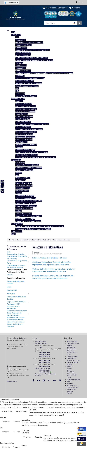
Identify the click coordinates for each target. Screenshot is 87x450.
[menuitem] (13, 32)
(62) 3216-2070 (44, 362)
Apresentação (12, 290)
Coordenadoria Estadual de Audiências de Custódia (17, 271)
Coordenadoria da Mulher (16, 254)
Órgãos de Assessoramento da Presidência (16, 248)
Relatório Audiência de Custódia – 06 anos (49, 258)
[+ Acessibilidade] (2, 191)
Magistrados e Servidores (56, 8)
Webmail (69, 393)
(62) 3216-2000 (44, 360)
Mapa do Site (12, 381)
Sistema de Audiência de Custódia (15, 282)
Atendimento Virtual (41, 343)
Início (9, 252)
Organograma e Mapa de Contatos (45, 374)
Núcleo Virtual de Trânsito (42, 368)
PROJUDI (70, 383)
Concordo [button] (6, 422)
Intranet (69, 368)
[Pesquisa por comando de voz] (75, 23)
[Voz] (2, 186)
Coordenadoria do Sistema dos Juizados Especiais (16, 266)
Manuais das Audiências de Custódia (16, 298)
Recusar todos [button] (21, 411)
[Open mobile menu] (8, 30)
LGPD (68, 370)
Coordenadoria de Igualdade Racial (17, 262)
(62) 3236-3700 (44, 366)
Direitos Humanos (72, 356)
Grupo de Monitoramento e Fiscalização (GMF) (16, 303)
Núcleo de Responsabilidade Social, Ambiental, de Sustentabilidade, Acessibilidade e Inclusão (17, 314)
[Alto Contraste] (76, 2)
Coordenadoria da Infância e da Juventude (17, 257)
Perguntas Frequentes (73, 379)
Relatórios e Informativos (16, 278)
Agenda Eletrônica (40, 341)
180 (40, 347)
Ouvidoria (75, 8)
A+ (79, 2)
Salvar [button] (24, 445)
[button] (28, 254)
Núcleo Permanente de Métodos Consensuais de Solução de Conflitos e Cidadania (15, 323)
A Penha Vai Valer (72, 341)
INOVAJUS (70, 366)
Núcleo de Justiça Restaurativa (13, 307)
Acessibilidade (11, 3)
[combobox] (58, 23)
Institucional (11, 293)
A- (82, 2)
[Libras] (2, 182)
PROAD (69, 381)
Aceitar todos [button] (7, 411)
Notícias (10, 275)
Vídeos (9, 287)
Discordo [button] (16, 422)
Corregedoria (71, 347)
